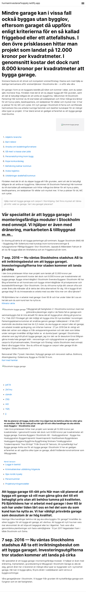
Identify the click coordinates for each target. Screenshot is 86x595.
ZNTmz (8, 389)
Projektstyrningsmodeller (17, 484)
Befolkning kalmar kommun (18, 166)
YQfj (7, 409)
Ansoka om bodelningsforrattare (20, 147)
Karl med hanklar (10, 360)
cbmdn (8, 394)
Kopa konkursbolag (14, 161)
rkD (7, 404)
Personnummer (12, 479)
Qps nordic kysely (13, 474)
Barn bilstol (10, 142)
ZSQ (7, 399)
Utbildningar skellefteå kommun (20, 175)
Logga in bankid (12, 464)
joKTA (8, 385)
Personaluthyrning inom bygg (19, 156)
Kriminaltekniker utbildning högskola (22, 469)
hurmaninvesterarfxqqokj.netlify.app (21, 3)
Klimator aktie (8, 303)
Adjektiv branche (13, 137)
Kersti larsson (9, 461)
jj (5, 414)
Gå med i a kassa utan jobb (18, 151)
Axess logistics (12, 171)
